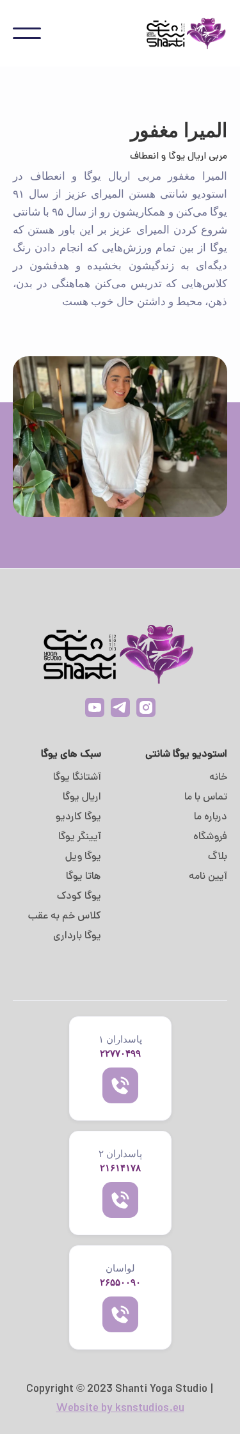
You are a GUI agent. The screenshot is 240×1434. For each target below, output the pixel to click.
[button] (27, 33)
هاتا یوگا (83, 877)
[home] (179, 33)
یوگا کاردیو (78, 817)
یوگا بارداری (77, 936)
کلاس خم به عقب (64, 916)
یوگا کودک (79, 896)
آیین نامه (208, 877)
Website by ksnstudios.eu (120, 1408)
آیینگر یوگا (79, 837)
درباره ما (210, 817)
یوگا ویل (83, 857)
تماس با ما (205, 797)
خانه (218, 777)
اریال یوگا (82, 797)
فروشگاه (210, 837)
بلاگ (217, 857)
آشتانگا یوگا (77, 777)
